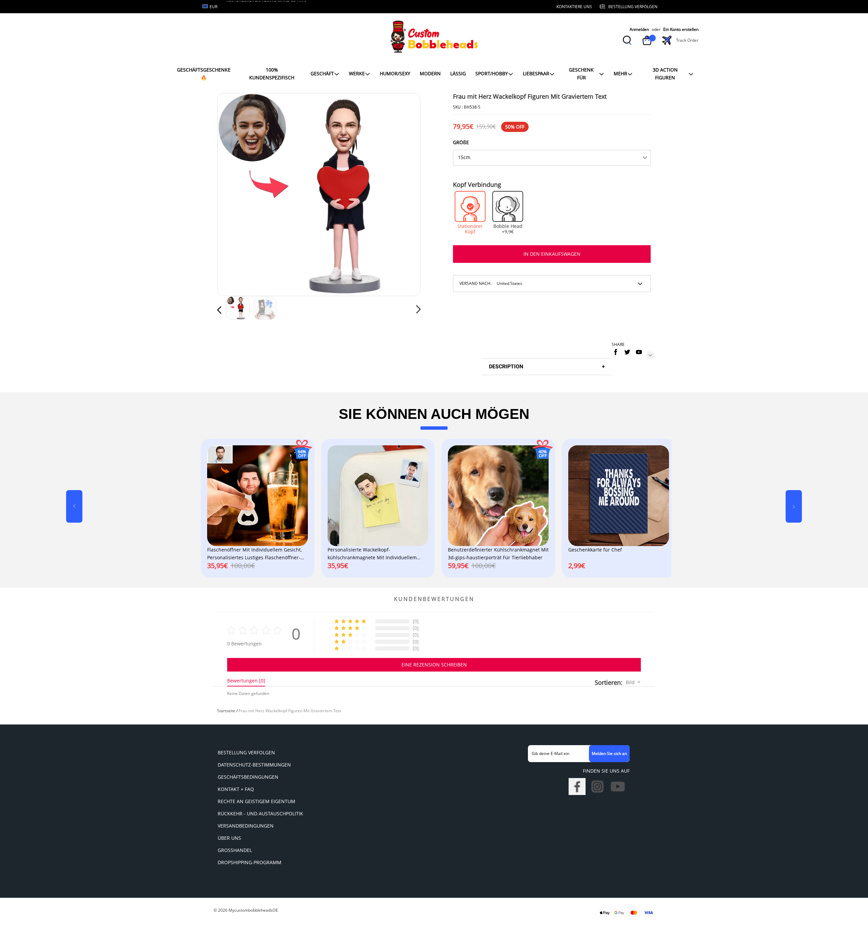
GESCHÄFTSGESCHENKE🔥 (204, 73)
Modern (430, 73)
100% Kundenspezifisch (271, 73)
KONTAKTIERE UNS (574, 6)
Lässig (458, 73)
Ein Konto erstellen (680, 29)
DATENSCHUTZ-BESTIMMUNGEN (254, 764)
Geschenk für (581, 73)
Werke (357, 73)
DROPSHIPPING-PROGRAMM (249, 862)
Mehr (620, 73)
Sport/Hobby (491, 73)
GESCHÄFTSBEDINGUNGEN (248, 777)
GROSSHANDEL (235, 850)
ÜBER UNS (229, 838)
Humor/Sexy (395, 73)
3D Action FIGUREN (665, 73)
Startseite (226, 711)
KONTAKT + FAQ (236, 789)
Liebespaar (536, 73)
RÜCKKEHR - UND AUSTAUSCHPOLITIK (260, 813)
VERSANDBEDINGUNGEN (246, 825)
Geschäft (322, 73)
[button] (233, 193)
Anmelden (639, 29)
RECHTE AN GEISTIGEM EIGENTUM (256, 801)
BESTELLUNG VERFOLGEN (246, 752)
